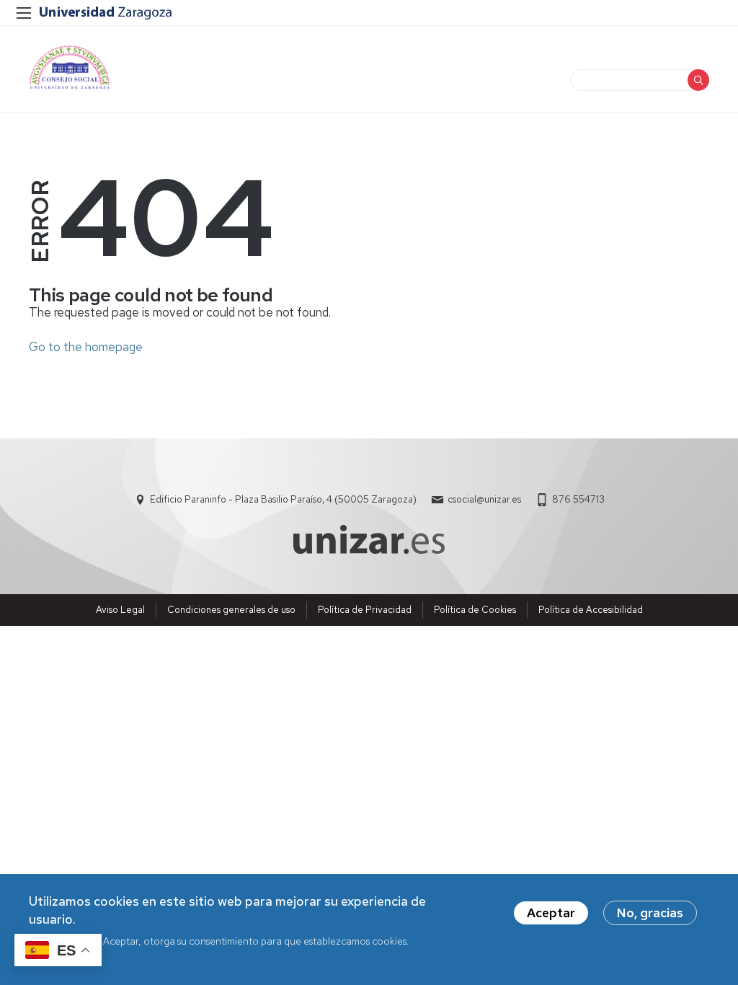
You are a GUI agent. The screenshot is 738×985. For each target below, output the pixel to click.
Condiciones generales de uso (231, 610)
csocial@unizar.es (484, 499)
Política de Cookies (475, 610)
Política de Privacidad (365, 610)
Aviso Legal (120, 610)
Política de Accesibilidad (590, 610)
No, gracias (650, 913)
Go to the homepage (86, 347)
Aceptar (551, 913)
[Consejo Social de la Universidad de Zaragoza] (69, 67)
